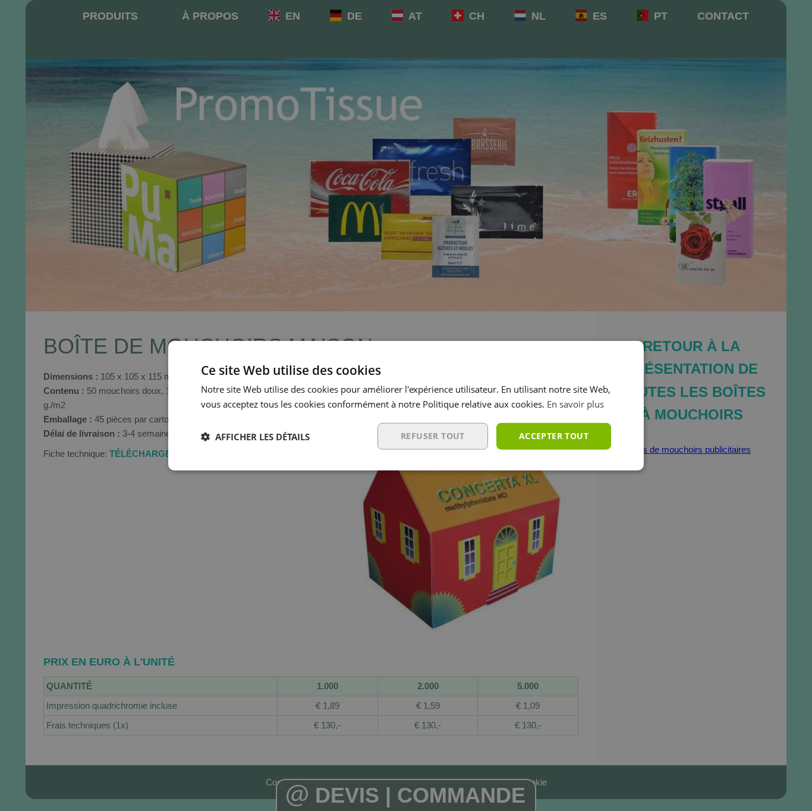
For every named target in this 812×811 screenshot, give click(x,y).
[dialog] (406, 405)
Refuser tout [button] (433, 435)
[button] (255, 436)
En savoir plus (575, 403)
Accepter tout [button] (553, 435)
